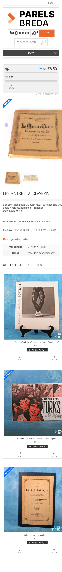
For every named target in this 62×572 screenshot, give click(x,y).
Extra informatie (16, 230)
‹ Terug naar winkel (47, 94)
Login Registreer (51, 3)
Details (20, 360)
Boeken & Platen (42, 221)
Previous (6, 125)
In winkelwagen (37, 350)
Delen (11, 88)
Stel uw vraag (45, 230)
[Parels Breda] (31, 18)
